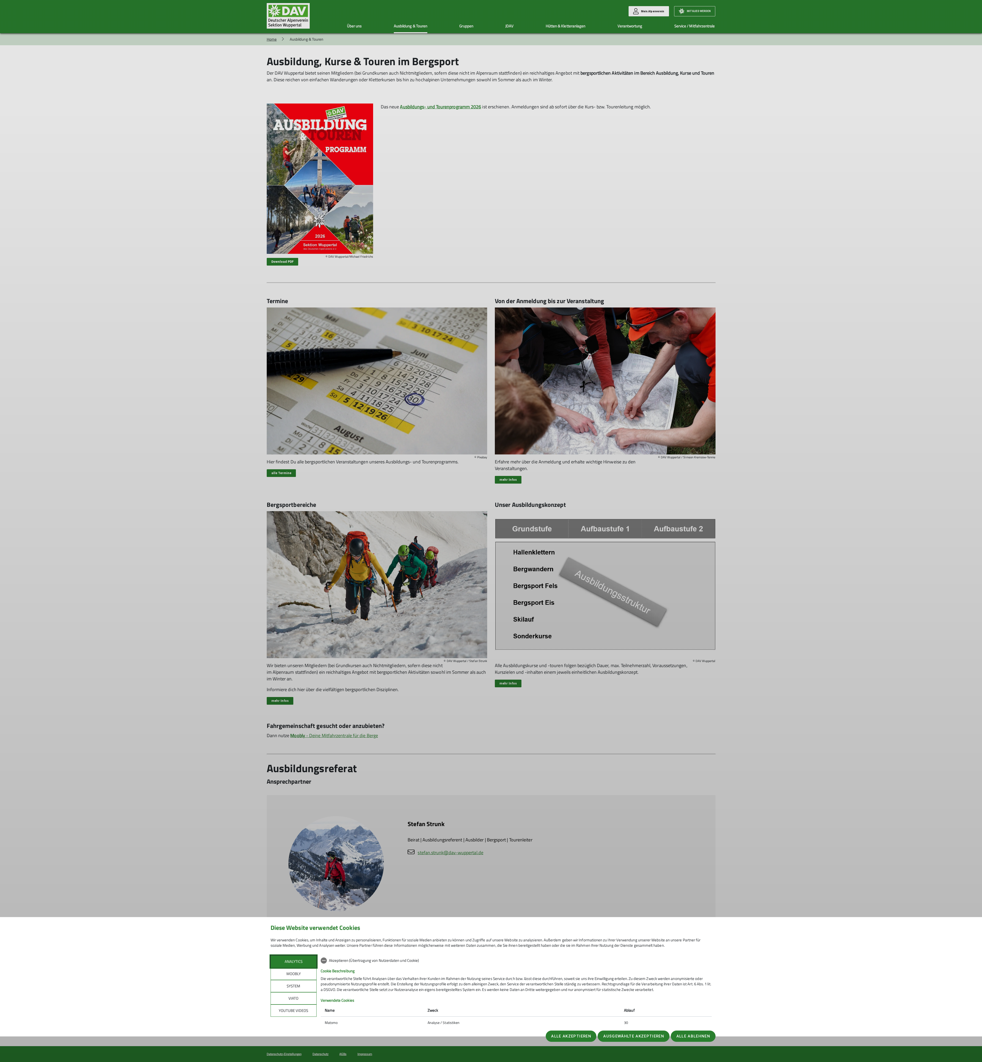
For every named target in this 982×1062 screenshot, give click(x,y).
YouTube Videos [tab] (293, 1010)
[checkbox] (516, 960)
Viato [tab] (293, 998)
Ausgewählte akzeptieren (633, 1036)
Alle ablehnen (693, 1036)
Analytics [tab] (294, 961)
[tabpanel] (516, 992)
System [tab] (293, 986)
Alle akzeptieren (571, 1036)
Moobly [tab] (293, 974)
